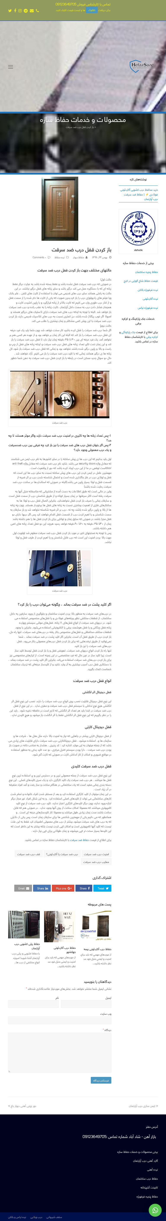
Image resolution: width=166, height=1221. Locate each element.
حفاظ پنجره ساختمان (146, 271)
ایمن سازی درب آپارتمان (142, 1105)
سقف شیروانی (54, 1216)
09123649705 (66, 4)
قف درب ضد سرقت (28, 853)
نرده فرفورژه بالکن (148, 289)
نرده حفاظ (60, 257)
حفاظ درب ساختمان (147, 1178)
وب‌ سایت (105, 1013)
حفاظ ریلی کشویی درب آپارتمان (27, 945)
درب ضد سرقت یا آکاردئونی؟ (62, 853)
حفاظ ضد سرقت (79, 839)
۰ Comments (39, 257)
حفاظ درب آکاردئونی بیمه (97, 948)
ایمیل (108, 997)
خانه (98, 126)
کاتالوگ (91, 10)
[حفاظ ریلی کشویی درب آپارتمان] (24, 924)
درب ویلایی (36, 1216)
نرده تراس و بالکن (17, 1216)
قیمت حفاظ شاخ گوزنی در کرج (141, 280)
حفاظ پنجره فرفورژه (147, 1196)
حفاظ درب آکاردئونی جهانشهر (65, 949)
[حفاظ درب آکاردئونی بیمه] (96, 927)
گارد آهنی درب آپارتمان (145, 1160)
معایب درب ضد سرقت (96, 861)
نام (57, 997)
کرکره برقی (152, 336)
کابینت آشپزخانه (149, 1187)
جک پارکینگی (128, 331)
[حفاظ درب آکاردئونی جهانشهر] (60, 926)
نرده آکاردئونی (150, 298)
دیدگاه (107, 1029)
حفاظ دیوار (78, 257)
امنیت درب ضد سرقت (96, 853)
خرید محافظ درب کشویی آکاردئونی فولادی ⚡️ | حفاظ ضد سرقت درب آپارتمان (139, 194)
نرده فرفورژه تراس (148, 307)
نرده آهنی (152, 1169)
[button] (102, 888)
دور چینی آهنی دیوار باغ (23, 1105)
